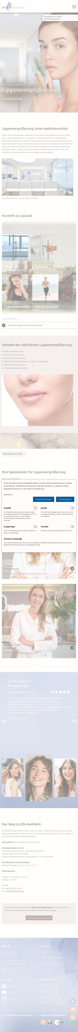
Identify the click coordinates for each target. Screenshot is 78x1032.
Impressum (8, 494)
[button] (43, 499)
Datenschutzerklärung (35, 489)
